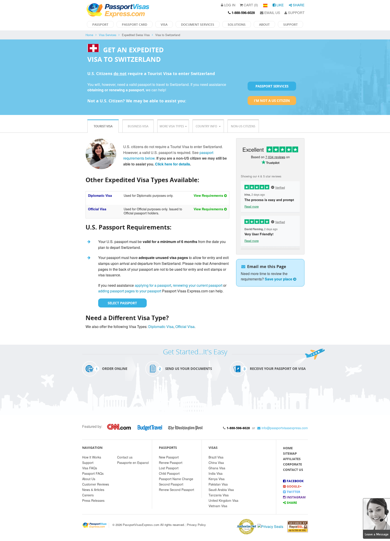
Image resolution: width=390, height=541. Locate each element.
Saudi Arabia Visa (221, 489)
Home (89, 35)
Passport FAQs (93, 473)
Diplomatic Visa (100, 195)
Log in (229, 4)
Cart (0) (250, 4)
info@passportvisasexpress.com (285, 428)
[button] (376, 517)
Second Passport (171, 484)
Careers (88, 495)
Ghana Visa (217, 468)
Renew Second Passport (176, 489)
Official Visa (97, 209)
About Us (88, 479)
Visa (164, 24)
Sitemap (290, 453)
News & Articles (93, 489)
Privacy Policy (196, 525)
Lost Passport (169, 468)
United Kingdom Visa (223, 500)
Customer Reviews (95, 484)
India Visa (216, 473)
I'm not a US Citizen (272, 100)
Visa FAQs (89, 468)
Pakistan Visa (218, 484)
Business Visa (138, 126)
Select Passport (122, 303)
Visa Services (107, 35)
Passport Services (271, 86)
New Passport (169, 457)
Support (295, 12)
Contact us (124, 457)
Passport (100, 24)
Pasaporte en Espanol (133, 462)
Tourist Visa (103, 126)
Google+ (294, 486)
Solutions (237, 24)
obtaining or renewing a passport (115, 89)
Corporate (292, 464)
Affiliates (292, 459)
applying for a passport (153, 285)
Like (280, 4)
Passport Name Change (176, 479)
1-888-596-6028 (238, 428)
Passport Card (134, 24)
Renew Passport (170, 462)
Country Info (207, 126)
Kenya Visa (217, 479)
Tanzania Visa (219, 495)
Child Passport (169, 473)
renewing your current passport (197, 285)
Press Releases (93, 500)
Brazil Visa (216, 457)
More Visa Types (172, 126)
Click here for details (172, 164)
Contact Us (293, 470)
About (264, 24)
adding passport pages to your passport (129, 290)
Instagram (296, 497)
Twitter (293, 492)
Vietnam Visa (218, 506)
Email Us (271, 12)
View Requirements (209, 195)
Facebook (295, 481)
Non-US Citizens (243, 126)
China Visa (216, 462)
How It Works (91, 457)
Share (298, 4)
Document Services (197, 24)
